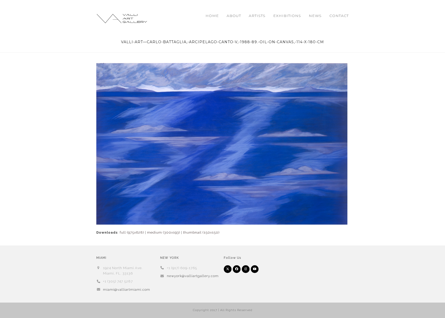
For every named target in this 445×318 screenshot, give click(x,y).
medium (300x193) (163, 232)
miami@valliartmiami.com (126, 290)
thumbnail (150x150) (201, 232)
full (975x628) (132, 232)
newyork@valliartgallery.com (193, 276)
